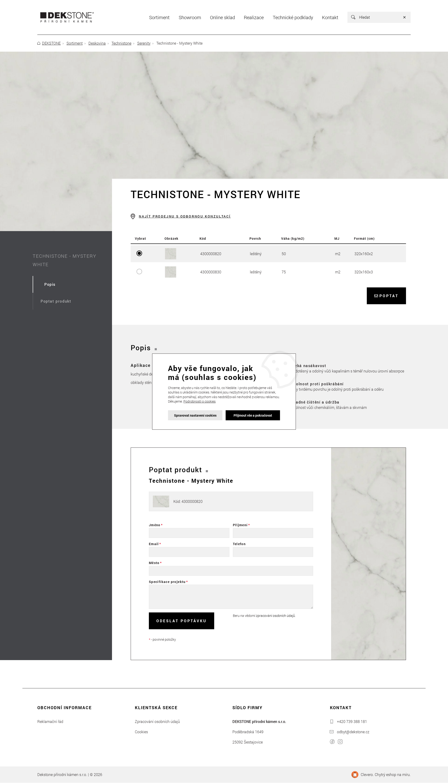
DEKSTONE (51, 43)
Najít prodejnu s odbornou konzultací (185, 216)
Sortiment (74, 43)
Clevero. (367, 774)
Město (154, 563)
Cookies (141, 731)
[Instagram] (340, 742)
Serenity (143, 43)
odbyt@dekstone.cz (353, 731)
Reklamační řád (50, 721)
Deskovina (97, 43)
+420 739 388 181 (352, 721)
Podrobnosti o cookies (199, 401)
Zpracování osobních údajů (157, 721)
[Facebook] (332, 742)
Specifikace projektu (167, 581)
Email (154, 544)
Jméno (155, 525)
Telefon (239, 544)
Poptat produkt (56, 301)
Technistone (121, 43)
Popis (50, 284)
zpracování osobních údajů (275, 615)
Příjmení (240, 525)
